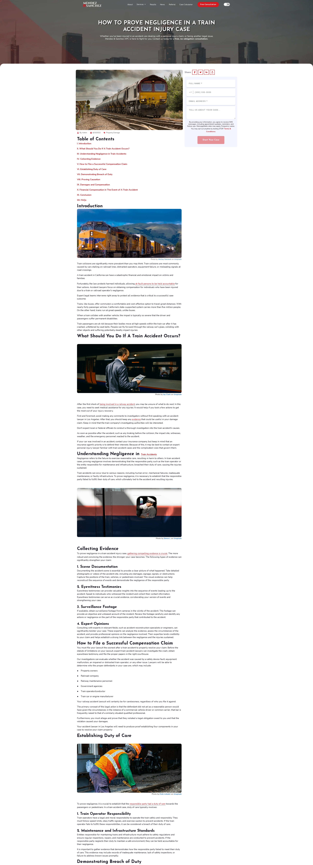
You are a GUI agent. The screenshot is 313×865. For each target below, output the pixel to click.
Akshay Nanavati (164, 259)
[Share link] (212, 72)
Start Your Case (211, 140)
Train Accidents (149, 454)
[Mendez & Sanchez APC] (92, 4)
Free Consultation (208, 4)
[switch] (227, 4)
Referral (172, 4)
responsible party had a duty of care (147, 803)
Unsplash (178, 259)
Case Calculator (186, 4)
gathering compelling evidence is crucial (147, 553)
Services (140, 4)
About (130, 4)
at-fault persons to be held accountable (155, 283)
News (162, 4)
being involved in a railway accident (117, 404)
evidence (136, 419)
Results (153, 4)
